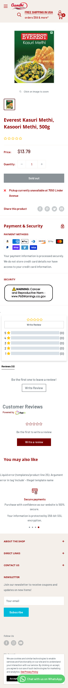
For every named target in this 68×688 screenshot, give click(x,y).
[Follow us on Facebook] (6, 643)
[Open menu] (6, 6)
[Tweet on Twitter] (54, 209)
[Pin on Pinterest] (47, 209)
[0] (60, 17)
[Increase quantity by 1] (42, 164)
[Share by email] (61, 209)
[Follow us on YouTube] (20, 643)
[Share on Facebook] (40, 209)
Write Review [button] (34, 324)
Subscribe (16, 612)
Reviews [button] (8, 366)
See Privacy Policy (29, 671)
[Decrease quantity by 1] (22, 164)
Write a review (34, 442)
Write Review (34, 388)
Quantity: (9, 164)
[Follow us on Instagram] (13, 643)
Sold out (34, 178)
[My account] (60, 12)
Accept (13, 678)
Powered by (8, 412)
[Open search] (19, 15)
